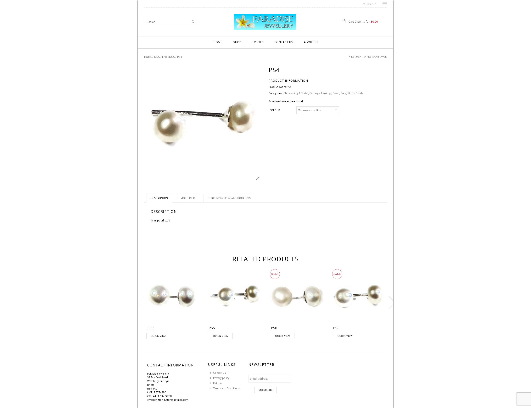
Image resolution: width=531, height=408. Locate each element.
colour (274, 110)
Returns (217, 383)
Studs (351, 93)
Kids (157, 57)
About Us (311, 42)
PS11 (150, 328)
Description (159, 198)
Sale (343, 93)
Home (217, 42)
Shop (237, 42)
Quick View (158, 335)
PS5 (212, 328)
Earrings (168, 57)
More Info (187, 198)
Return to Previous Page (369, 56)
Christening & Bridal (296, 93)
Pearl (336, 93)
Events (257, 42)
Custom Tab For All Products (229, 198)
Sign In (372, 3)
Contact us (283, 42)
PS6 (336, 328)
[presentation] (140, 302)
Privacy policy (221, 378)
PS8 (274, 328)
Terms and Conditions (226, 388)
